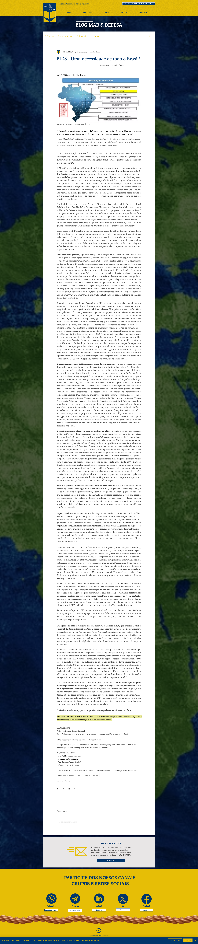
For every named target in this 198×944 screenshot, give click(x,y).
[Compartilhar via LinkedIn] (69, 789)
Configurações (175, 940)
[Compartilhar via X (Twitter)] (63, 789)
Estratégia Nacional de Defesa (125, 770)
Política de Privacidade (92, 940)
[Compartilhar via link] (74, 789)
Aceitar (188, 940)
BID (79, 775)
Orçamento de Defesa (66, 775)
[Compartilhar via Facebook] (58, 789)
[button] (138, 3)
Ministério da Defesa (104, 770)
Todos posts (49, 36)
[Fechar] (195, 940)
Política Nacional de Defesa (83, 770)
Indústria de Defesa (91, 775)
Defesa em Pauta (83, 36)
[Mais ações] (140, 51)
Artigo (96, 36)
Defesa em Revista (65, 36)
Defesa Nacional (64, 770)
